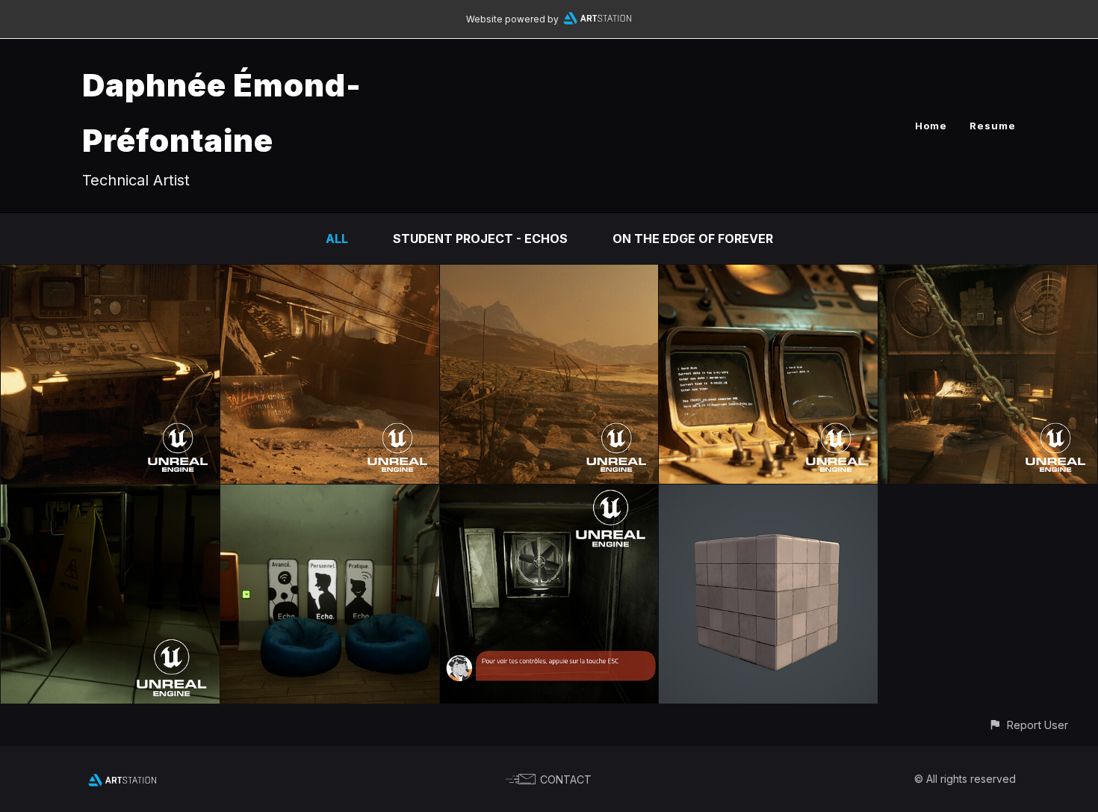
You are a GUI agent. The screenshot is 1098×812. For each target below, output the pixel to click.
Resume (993, 126)
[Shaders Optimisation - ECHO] (329, 494)
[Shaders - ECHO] (110, 494)
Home (931, 126)
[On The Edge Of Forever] (110, 275)
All (337, 238)
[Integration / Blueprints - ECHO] (549, 494)
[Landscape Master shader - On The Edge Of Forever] (549, 275)
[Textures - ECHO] (768, 494)
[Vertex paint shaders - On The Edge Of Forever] (329, 275)
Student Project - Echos (480, 238)
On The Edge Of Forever (692, 238)
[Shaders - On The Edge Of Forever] (768, 275)
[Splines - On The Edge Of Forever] (987, 275)
